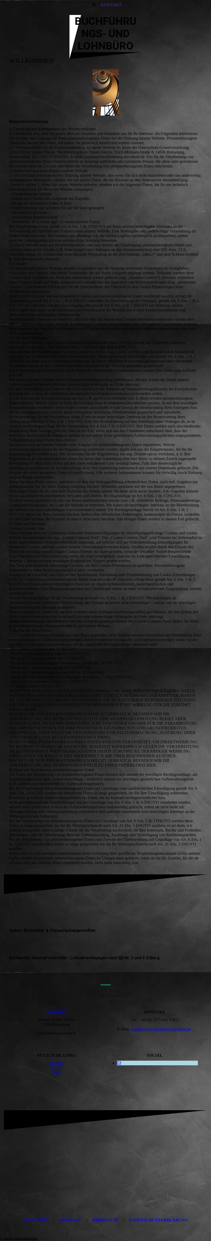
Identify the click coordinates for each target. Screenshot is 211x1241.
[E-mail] (119, 1063)
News (56, 1067)
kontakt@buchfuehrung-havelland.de (161, 1029)
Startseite (36, 1220)
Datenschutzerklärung (158, 1220)
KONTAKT (111, 5)
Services (56, 1063)
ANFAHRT (56, 1012)
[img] (105, 92)
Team (56, 1072)
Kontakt (70, 1220)
